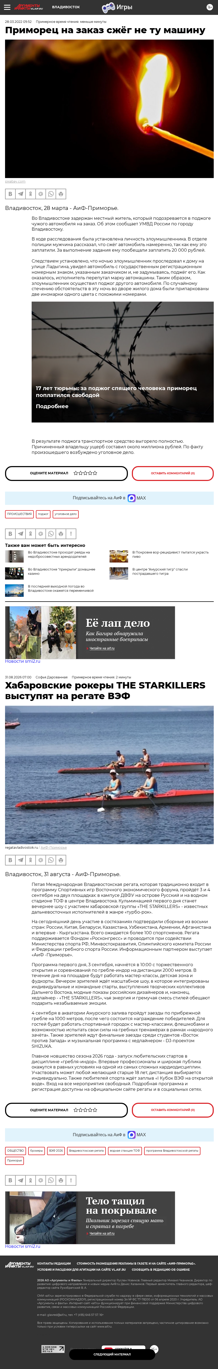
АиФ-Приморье (54, 848)
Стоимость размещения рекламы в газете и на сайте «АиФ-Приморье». (136, 1263)
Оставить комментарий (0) (173, 473)
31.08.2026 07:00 (18, 677)
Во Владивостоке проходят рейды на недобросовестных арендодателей (59, 554)
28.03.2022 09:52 (18, 22)
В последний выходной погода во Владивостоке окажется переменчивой (61, 588)
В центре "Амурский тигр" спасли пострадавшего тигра (160, 571)
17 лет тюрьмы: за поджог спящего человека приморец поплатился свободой (116, 391)
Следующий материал (112, 1354)
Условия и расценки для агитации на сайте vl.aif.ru (81, 1269)
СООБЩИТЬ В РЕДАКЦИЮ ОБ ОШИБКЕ (161, 1269)
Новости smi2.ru (22, 661)
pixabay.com (15, 181)
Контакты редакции (54, 1263)
